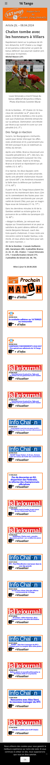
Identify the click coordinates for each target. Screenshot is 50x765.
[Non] (46, 754)
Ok (25, 759)
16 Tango (26, 3)
